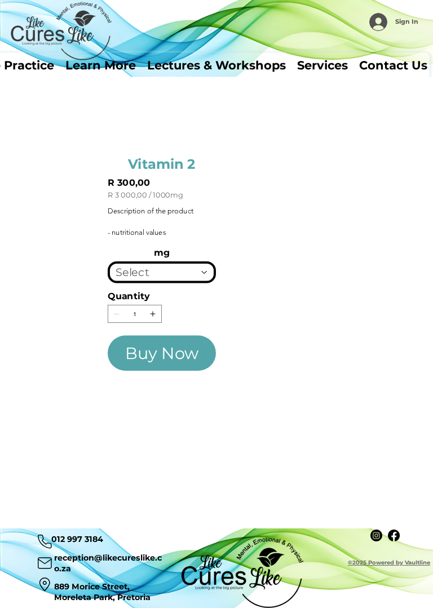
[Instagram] (376, 535)
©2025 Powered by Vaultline (389, 562)
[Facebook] (394, 535)
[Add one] (153, 314)
